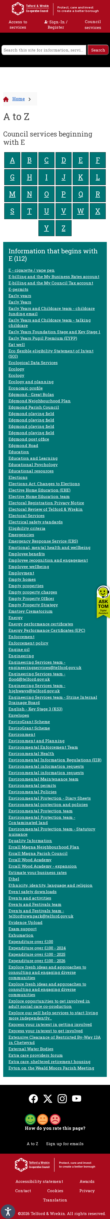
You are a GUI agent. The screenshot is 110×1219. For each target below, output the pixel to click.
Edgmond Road (23, 445)
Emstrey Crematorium (31, 611)
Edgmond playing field (31, 413)
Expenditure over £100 (31, 941)
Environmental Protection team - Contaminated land (42, 820)
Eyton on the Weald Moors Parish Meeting (51, 1068)
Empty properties (26, 585)
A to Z (32, 1143)
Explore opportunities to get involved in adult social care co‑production (49, 1003)
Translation (55, 1200)
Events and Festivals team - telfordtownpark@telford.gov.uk (41, 913)
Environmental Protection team (41, 810)
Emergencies (21, 534)
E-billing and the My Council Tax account (51, 282)
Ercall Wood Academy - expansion (43, 866)
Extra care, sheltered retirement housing (50, 1061)
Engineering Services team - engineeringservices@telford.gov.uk (45, 664)
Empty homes (22, 579)
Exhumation (21, 935)
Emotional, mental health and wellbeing (50, 547)
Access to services (18, 24)
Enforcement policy (28, 643)
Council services (93, 24)
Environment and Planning (37, 740)
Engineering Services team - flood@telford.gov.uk (37, 676)
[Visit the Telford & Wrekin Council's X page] (48, 1098)
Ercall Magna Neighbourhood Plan (44, 847)
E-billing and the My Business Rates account (54, 276)
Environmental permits (32, 785)
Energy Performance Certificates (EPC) (47, 630)
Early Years (20, 302)
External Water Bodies (31, 1048)
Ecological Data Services (33, 362)
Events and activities (30, 898)
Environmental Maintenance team (43, 779)
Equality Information (30, 840)
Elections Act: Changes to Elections (44, 483)
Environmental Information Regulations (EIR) (55, 759)
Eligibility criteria (27, 528)
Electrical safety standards (36, 522)
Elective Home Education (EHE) (39, 490)
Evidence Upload (25, 922)
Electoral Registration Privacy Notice (46, 502)
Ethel (14, 878)
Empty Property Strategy (33, 604)
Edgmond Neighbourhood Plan (40, 400)
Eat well (17, 344)
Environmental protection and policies (48, 804)
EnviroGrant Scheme (29, 721)
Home (18, 98)
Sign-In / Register (58, 24)
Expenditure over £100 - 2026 (37, 960)
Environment (22, 734)
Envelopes (19, 715)
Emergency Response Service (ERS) (43, 541)
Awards (87, 1181)
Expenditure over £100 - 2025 (37, 954)
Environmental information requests (46, 766)
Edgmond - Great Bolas (31, 394)
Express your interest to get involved (46, 1030)
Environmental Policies (33, 791)
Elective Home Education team (39, 496)
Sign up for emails (65, 1143)
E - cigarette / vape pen (32, 270)
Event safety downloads (33, 891)
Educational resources (31, 471)
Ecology (16, 369)
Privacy (87, 1190)
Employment (21, 573)
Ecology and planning (31, 381)
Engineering (21, 655)
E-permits (18, 289)
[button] (103, 601)
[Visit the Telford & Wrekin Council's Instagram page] (62, 1098)
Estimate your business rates (38, 872)
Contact (23, 1190)
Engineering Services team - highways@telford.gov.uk (37, 688)
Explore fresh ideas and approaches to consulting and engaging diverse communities (47, 972)
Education (19, 451)
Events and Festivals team (35, 904)
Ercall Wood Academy (30, 859)
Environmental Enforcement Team (43, 747)
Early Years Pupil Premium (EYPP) (43, 338)
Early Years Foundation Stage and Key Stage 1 (54, 331)
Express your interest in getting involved (50, 1024)
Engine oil (19, 649)
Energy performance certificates (41, 623)
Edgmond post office (29, 439)
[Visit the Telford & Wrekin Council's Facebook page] (33, 1098)
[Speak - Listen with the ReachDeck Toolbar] (8, 1211)
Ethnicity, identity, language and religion (51, 885)
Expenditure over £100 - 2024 (37, 948)
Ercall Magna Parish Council (38, 853)
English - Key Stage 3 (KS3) (35, 708)
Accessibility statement (39, 1181)
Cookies (55, 1190)
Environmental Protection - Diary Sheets (50, 798)
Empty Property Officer (31, 598)
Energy (16, 617)
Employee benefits (27, 553)
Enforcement (21, 636)
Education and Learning (33, 458)
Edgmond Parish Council (34, 407)
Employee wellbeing (29, 566)
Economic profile (26, 388)
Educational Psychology (33, 464)
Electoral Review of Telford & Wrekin (46, 509)
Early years (20, 295)
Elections (18, 477)
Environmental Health (31, 753)
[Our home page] (55, 1164)
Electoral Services (27, 515)
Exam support (23, 928)
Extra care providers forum (36, 1055)
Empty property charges (33, 592)
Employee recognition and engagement (48, 560)
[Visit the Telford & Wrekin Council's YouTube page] (76, 1098)
